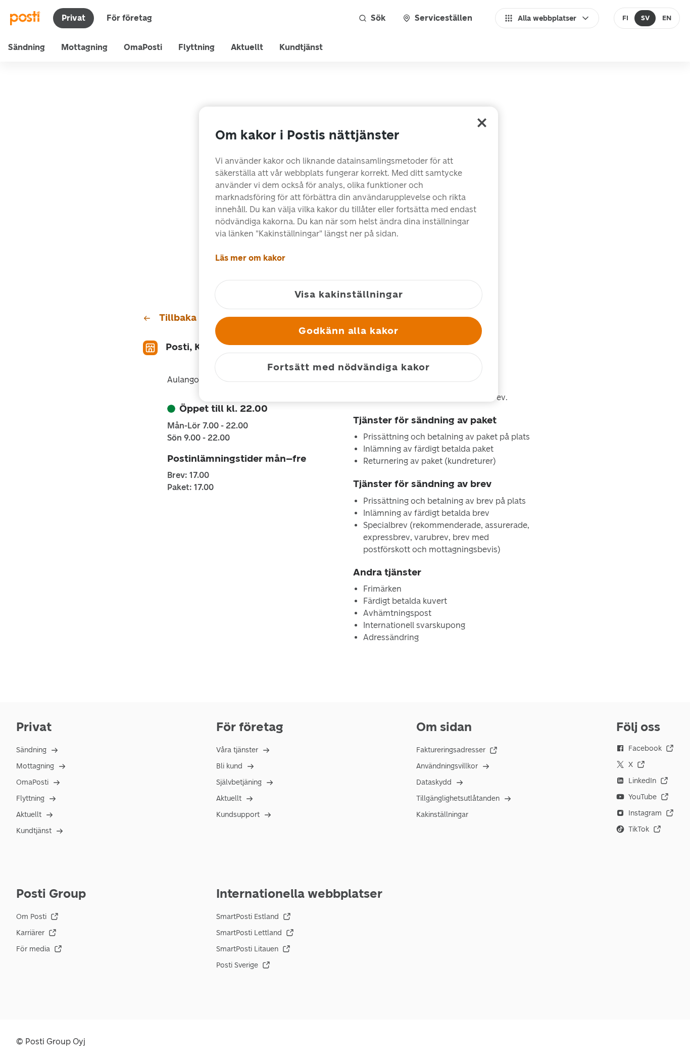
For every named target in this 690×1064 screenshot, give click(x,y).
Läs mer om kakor (250, 258)
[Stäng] (482, 123)
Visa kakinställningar (348, 294)
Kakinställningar (442, 814)
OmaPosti (143, 47)
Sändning (26, 47)
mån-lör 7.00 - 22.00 (207, 426)
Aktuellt (247, 47)
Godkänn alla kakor (349, 330)
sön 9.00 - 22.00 (198, 438)
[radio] (625, 18)
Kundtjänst (301, 47)
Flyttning (196, 47)
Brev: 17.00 (188, 475)
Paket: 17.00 (190, 487)
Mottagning (84, 47)
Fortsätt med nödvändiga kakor (348, 367)
